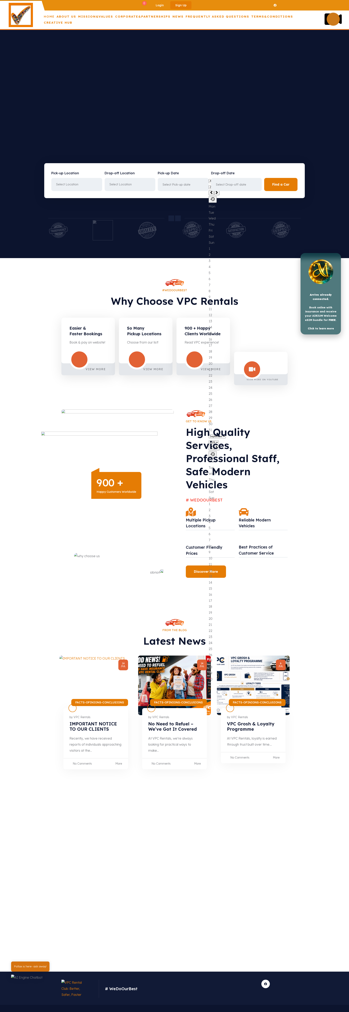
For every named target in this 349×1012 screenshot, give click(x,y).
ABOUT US (66, 16)
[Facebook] (275, 5)
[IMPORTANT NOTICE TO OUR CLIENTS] (95, 685)
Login (160, 5)
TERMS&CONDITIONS (272, 16)
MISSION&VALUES (95, 16)
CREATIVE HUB (58, 22)
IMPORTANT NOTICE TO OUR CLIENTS (93, 726)
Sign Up (180, 5)
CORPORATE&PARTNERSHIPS (142, 16)
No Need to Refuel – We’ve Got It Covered (172, 726)
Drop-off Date (223, 173)
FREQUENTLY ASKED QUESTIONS (217, 16)
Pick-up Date (168, 173)
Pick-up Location (65, 173)
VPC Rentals (82, 717)
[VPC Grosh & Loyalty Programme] (253, 685)
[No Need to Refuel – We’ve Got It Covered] (174, 685)
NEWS (178, 16)
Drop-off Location (120, 173)
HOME (49, 16)
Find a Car (280, 184)
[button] (31, 979)
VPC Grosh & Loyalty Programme (250, 726)
